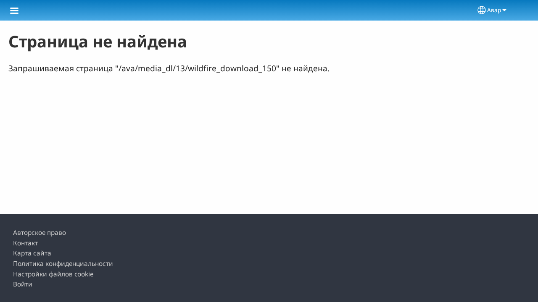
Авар (494, 10)
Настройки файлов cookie (53, 274)
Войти (22, 284)
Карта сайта (32, 253)
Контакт (25, 243)
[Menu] (19, 11)
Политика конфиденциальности (63, 263)
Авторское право (39, 232)
